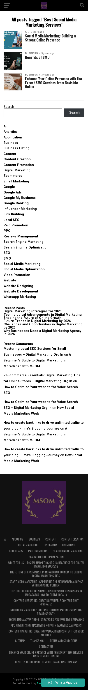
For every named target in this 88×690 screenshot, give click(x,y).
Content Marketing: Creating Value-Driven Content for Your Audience (46, 633)
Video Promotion (17, 275)
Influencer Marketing (20, 209)
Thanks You (37, 641)
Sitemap (20, 641)
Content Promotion (19, 165)
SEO (7, 253)
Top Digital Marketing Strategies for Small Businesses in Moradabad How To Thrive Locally (46, 593)
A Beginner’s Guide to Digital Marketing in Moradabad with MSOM (37, 360)
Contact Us (46, 646)
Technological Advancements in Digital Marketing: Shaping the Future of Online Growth (43, 316)
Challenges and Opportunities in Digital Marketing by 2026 (43, 325)
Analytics (11, 132)
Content (10, 154)
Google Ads (13, 192)
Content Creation (17, 159)
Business (11, 143)
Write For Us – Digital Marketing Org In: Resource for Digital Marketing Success (46, 564)
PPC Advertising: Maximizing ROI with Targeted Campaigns (46, 625)
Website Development (21, 291)
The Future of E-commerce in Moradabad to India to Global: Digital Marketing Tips (46, 574)
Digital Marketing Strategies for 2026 (32, 311)
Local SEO (11, 220)
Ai (5, 126)
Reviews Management (21, 236)
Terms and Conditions (63, 641)
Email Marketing (16, 181)
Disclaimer (50, 545)
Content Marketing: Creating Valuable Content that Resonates (46, 602)
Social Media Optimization (24, 269)
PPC (7, 231)
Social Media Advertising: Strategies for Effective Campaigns (46, 619)
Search (9, 107)
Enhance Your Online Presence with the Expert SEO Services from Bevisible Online (46, 654)
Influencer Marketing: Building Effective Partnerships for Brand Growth (46, 612)
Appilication (13, 137)
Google (9, 187)
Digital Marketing (17, 170)
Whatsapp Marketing (20, 297)
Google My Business (20, 198)
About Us (17, 539)
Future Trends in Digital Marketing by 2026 (37, 321)
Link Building (14, 214)
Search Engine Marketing (24, 242)
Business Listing (17, 148)
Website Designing (18, 286)
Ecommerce (13, 176)
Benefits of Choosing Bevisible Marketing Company (46, 662)
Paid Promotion (16, 225)
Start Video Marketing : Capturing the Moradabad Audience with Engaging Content (46, 583)
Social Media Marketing (22, 264)
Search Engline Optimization (26, 247)
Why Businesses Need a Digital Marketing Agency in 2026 (42, 332)
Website (10, 280)
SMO (7, 258)
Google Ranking (16, 203)
